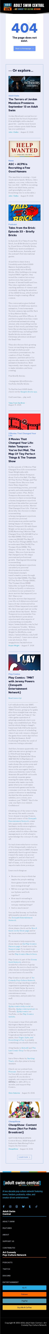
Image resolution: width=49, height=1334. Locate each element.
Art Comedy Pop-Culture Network (21, 979)
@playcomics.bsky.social (19, 1006)
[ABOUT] (24, 1231)
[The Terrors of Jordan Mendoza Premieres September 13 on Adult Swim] (24, 84)
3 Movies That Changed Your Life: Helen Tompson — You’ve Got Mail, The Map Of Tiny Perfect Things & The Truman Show (22, 450)
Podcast (12, 224)
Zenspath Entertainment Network (22, 819)
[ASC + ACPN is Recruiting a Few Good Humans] (24, 149)
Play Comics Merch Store (26, 954)
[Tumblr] (29, 1206)
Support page (14, 949)
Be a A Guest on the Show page (22, 929)
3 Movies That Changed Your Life (22, 434)
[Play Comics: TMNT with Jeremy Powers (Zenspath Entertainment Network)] (24, 662)
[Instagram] (10, 1206)
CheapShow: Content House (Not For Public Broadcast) (22, 1128)
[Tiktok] (36, 1206)
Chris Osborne (14, 1093)
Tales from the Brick (16, 403)
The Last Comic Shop (22, 1049)
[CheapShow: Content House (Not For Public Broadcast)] (24, 1110)
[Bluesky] (23, 1206)
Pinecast (12, 1071)
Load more (23, 1157)
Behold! (25, 1048)
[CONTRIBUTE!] (24, 1244)
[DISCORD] (24, 1272)
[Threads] (16, 1206)
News (11, 161)
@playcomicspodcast (25, 1009)
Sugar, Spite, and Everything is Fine (20, 1038)
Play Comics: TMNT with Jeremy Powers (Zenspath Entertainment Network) (21, 685)
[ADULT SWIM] (24, 1218)
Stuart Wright (13, 646)
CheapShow (14, 1121)
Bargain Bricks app (29, 392)
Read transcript (15, 698)
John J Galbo (13, 132)
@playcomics (22, 1011)
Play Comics (14, 674)
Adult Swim (13, 96)
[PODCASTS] (24, 1259)
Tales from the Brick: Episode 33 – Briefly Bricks (22, 231)
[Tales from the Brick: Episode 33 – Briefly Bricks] (24, 213)
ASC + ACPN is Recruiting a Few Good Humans (19, 167)
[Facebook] (3, 1206)
